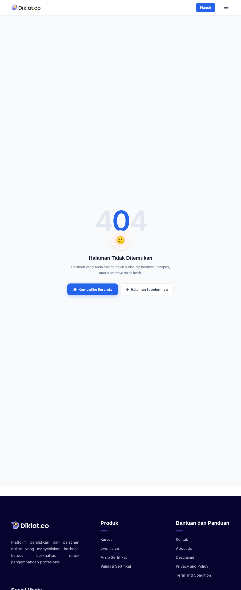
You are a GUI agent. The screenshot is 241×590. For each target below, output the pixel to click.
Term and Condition (193, 575)
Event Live (109, 548)
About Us (184, 548)
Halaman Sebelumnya (149, 289)
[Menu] (226, 7)
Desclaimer (186, 557)
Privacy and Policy (192, 566)
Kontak (182, 539)
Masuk (205, 7)
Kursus (106, 539)
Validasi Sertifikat (115, 566)
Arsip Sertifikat (113, 557)
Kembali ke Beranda (95, 289)
